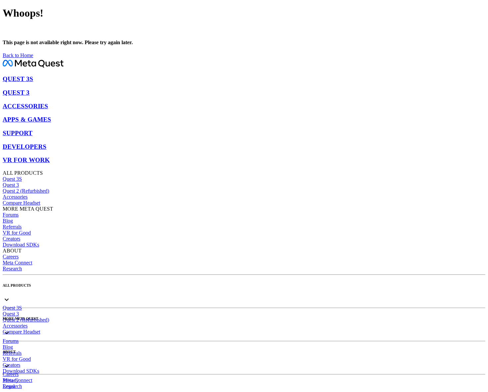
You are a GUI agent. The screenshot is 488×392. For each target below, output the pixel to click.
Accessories (15, 197)
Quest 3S (12, 179)
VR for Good (17, 233)
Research (12, 268)
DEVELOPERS (24, 146)
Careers (11, 256)
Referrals (12, 227)
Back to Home (18, 55)
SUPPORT (18, 133)
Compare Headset (21, 203)
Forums (11, 215)
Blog (8, 221)
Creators (11, 239)
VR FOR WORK (26, 159)
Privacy (11, 380)
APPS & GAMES (27, 119)
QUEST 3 (16, 92)
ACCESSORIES (25, 106)
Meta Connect (17, 262)
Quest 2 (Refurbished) (26, 191)
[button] (244, 294)
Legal (9, 386)
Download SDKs (21, 244)
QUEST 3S (18, 78)
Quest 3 (11, 185)
